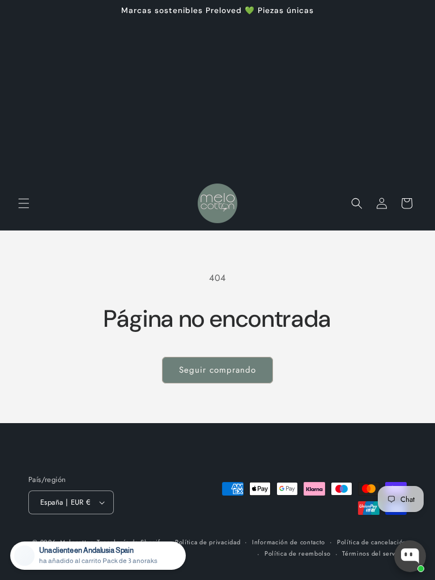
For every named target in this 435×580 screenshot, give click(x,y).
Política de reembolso (298, 553)
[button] (23, 203)
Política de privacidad (207, 542)
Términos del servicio (374, 553)
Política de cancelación (372, 542)
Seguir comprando (217, 370)
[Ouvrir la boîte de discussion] (410, 556)
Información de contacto (288, 542)
